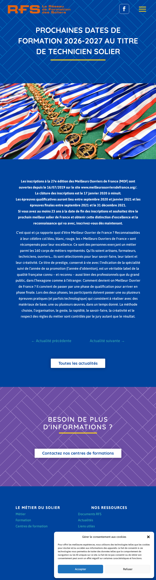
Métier (21, 514)
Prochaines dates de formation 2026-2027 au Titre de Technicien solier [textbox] (78, 40)
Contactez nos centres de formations (78, 453)
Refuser (127, 569)
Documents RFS (89, 514)
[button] (148, 537)
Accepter (80, 569)
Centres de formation (32, 526)
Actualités (85, 520)
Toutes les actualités (78, 363)
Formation (23, 520)
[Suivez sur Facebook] (124, 9)
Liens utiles (86, 526)
